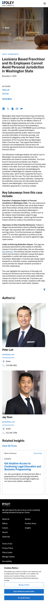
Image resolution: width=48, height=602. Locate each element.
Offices (4, 523)
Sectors (28, 519)
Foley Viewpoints (10, 54)
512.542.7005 (11, 432)
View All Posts (9, 445)
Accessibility (7, 561)
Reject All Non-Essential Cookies (24, 591)
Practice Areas (30, 523)
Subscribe (6, 536)
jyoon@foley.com (8, 422)
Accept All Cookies (24, 598)
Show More (7, 98)
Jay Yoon (5, 93)
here (4, 251)
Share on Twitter (8, 108)
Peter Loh (6, 89)
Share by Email (17, 108)
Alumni (5, 532)
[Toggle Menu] (45, 3)
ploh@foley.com (8, 354)
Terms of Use (7, 543)
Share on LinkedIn (3, 108)
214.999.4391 (11, 365)
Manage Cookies (24, 585)
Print (12, 108)
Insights (28, 528)
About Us (5, 519)
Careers (5, 528)
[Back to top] (44, 290)
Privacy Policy (7, 548)
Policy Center (7, 552)
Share (21, 108)
